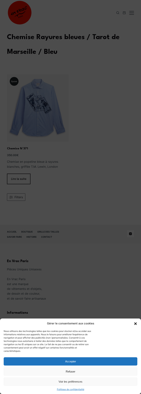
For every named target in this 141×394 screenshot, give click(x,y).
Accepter (70, 361)
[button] (135, 323)
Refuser (70, 371)
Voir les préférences (70, 381)
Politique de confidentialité (70, 389)
